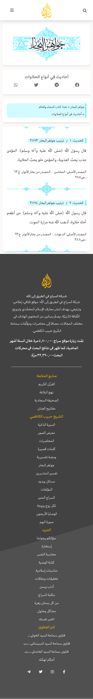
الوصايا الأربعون (46, 513)
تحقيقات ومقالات (46, 578)
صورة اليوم (46, 522)
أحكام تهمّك (46, 659)
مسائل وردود (46, 481)
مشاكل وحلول (46, 611)
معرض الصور (46, 432)
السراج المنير (46, 497)
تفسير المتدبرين (46, 473)
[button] (84, 10)
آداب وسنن (47, 586)
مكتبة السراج (46, 595)
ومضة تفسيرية (46, 457)
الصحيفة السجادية (46, 400)
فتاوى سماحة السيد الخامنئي (46, 651)
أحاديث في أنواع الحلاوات (47, 77)
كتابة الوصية (46, 562)
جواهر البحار (46, 465)
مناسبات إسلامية (47, 570)
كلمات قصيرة (47, 449)
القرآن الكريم (46, 384)
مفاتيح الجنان (46, 408)
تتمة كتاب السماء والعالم (53, 107)
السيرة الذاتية (46, 424)
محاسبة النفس (46, 554)
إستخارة (47, 546)
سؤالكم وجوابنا (46, 538)
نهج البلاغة (46, 392)
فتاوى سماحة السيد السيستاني (46, 643)
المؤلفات (46, 489)
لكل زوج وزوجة (46, 505)
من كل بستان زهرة (47, 603)
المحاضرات (46, 441)
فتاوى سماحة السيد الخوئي (46, 635)
